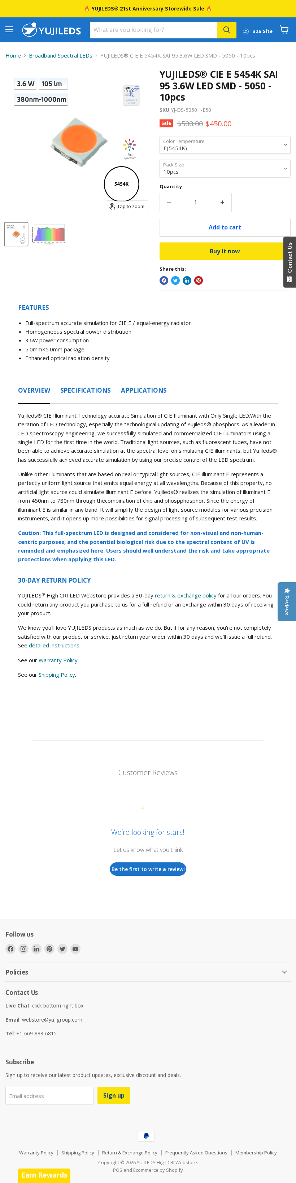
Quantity (171, 186)
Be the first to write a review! (148, 869)
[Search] (226, 30)
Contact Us (290, 259)
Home (13, 55)
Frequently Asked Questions (196, 1152)
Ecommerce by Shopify (158, 1170)
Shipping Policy (57, 674)
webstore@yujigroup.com (52, 1019)
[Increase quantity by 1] (222, 202)
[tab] (34, 388)
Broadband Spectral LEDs (60, 55)
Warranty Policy (58, 660)
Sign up (114, 1095)
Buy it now (225, 251)
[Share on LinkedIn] (187, 280)
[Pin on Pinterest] (198, 280)
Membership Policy (256, 1152)
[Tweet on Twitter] (175, 280)
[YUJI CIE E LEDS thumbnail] (16, 234)
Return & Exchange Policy (129, 1152)
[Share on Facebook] (164, 280)
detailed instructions (54, 645)
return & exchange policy (186, 595)
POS (117, 1170)
